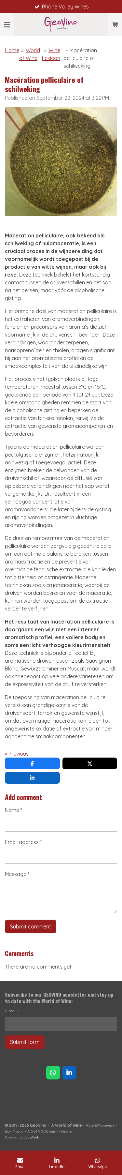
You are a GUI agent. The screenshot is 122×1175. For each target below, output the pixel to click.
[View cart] (115, 24)
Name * (13, 810)
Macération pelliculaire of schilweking (80, 58)
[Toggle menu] (7, 24)
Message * (17, 874)
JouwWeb (31, 1137)
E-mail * (12, 1010)
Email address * (23, 842)
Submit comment (30, 926)
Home (12, 50)
